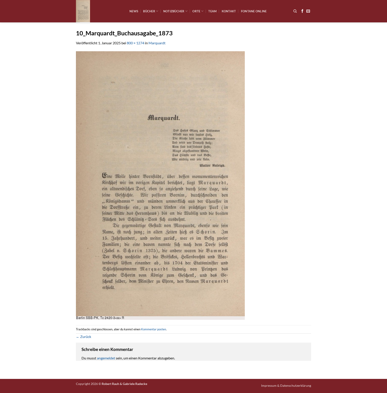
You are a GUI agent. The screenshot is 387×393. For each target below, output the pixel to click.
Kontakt (229, 11)
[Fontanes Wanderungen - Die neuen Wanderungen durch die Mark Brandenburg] (99, 11)
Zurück (83, 336)
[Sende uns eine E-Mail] (308, 11)
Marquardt (157, 43)
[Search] (295, 11)
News (133, 11)
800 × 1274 (135, 43)
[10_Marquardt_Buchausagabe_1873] (160, 185)
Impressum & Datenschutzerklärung (286, 385)
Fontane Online (254, 11)
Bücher (149, 11)
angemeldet (106, 358)
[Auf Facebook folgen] (302, 11)
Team (212, 11)
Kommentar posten (153, 329)
